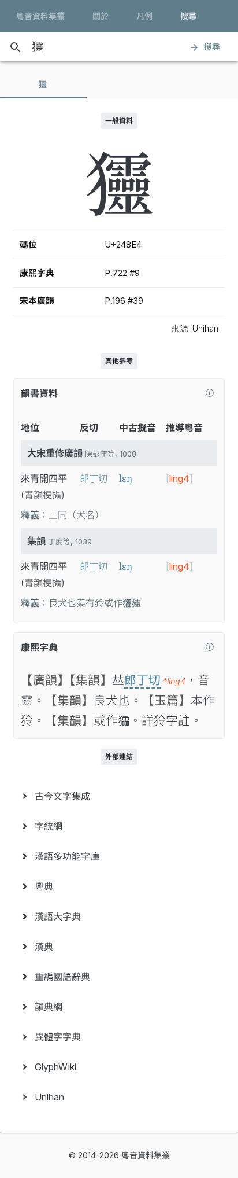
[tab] (43, 84)
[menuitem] (119, 796)
